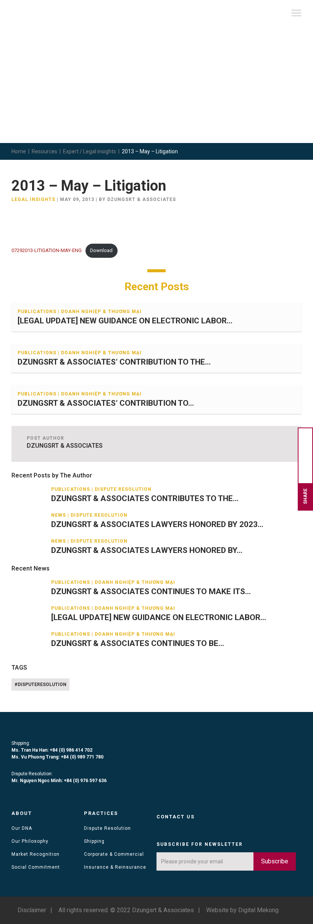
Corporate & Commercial (114, 854)
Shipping (94, 841)
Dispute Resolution (107, 828)
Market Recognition (35, 854)
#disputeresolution (40, 684)
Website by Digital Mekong (242, 910)
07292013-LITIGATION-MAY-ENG (46, 250)
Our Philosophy (29, 841)
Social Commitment (35, 867)
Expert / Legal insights (89, 151)
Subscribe (274, 861)
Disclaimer (32, 910)
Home (18, 151)
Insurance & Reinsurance (115, 867)
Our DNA (21, 828)
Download (101, 250)
